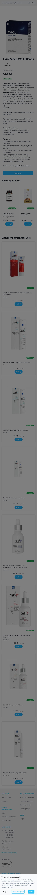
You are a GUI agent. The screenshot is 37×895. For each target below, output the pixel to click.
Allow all (31, 891)
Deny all (5, 892)
